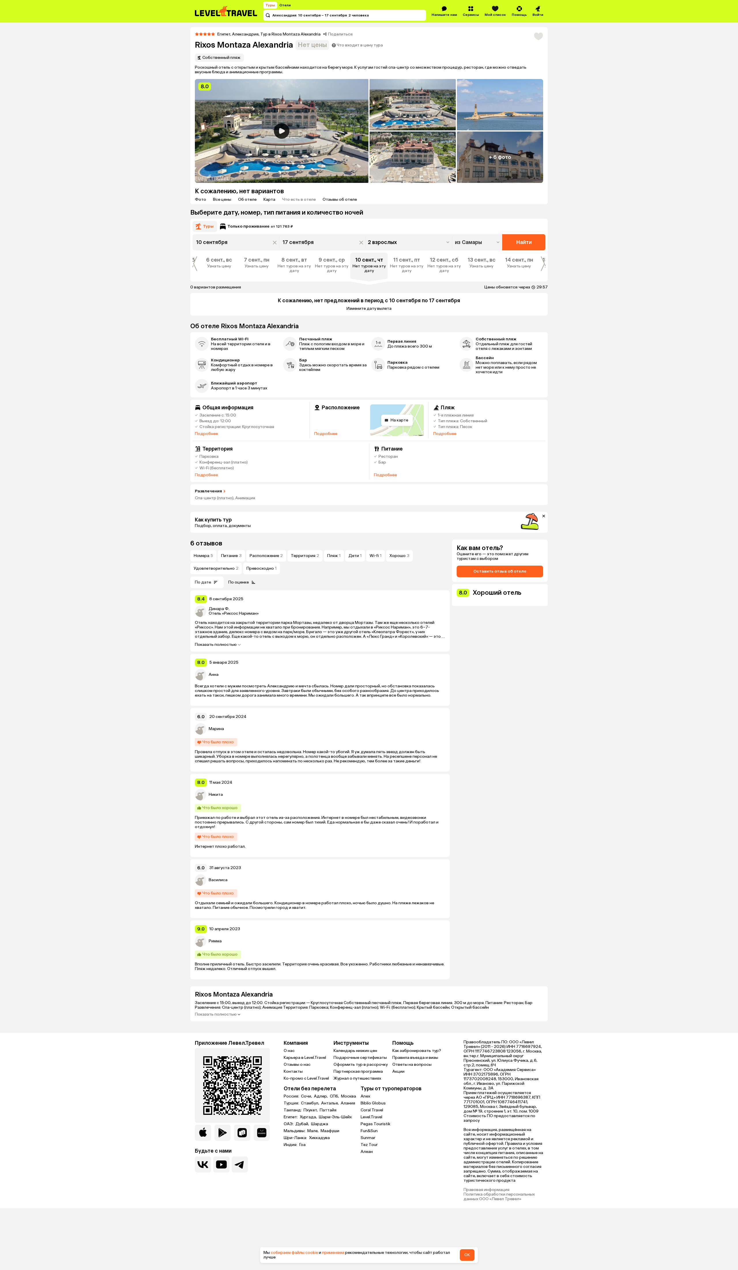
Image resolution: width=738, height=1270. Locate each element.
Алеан (367, 1151)
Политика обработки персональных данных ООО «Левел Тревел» (499, 1196)
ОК (467, 1254)
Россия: (292, 1096)
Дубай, (302, 1124)
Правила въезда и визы (415, 1057)
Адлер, (321, 1096)
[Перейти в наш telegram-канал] (240, 1164)
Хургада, (309, 1117)
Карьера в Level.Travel (305, 1057)
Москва (348, 1096)
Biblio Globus (373, 1103)
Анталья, (330, 1103)
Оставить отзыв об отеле (499, 571)
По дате (203, 582)
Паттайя (328, 1110)
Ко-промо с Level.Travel (306, 1078)
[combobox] (478, 242)
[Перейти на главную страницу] (226, 11)
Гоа (302, 1145)
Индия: (291, 1145)
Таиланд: (293, 1110)
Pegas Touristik (375, 1123)
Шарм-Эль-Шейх (335, 1117)
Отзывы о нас (297, 1064)
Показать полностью (216, 644)
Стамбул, (310, 1103)
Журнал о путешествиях (357, 1078)
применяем (333, 1252)
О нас (289, 1050)
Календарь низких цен (355, 1050)
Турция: (292, 1103)
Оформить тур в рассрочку (361, 1064)
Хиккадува (319, 1138)
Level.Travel (371, 1117)
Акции (398, 1071)
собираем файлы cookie (294, 1252)
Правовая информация (486, 1190)
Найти (524, 242)
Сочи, (307, 1096)
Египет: (291, 1117)
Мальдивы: (295, 1131)
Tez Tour (369, 1144)
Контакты (293, 1071)
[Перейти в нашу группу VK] (203, 1164)
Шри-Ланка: (296, 1138)
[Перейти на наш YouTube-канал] (221, 1164)
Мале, (313, 1131)
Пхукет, (311, 1110)
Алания (348, 1103)
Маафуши (330, 1131)
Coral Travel (372, 1110)
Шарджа (319, 1124)
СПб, (335, 1096)
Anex (365, 1096)
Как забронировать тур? (416, 1050)
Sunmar (368, 1137)
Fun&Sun (369, 1130)
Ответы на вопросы (412, 1064)
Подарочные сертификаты (360, 1057)
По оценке (238, 582)
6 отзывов (206, 543)
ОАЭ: (289, 1124)
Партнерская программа (358, 1071)
